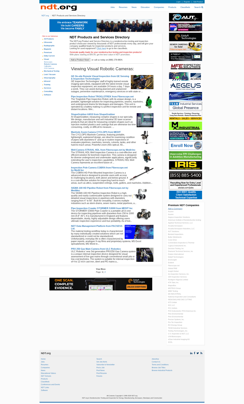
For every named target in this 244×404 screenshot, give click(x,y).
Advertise (155, 359)
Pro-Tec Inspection (175, 322)
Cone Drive (172, 240)
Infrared (47, 81)
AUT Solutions (173, 231)
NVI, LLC (171, 305)
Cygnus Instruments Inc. (177, 246)
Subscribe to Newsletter (105, 365)
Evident (171, 263)
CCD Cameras (49, 68)
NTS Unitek (172, 302)
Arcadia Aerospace (175, 226)
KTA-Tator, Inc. (173, 283)
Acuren (171, 212)
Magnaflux (172, 285)
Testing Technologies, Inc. (178, 331)
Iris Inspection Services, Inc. (178, 274)
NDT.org (45, 15)
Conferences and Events (50, 385)
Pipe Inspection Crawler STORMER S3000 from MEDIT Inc (102, 208)
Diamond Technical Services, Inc (180, 251)
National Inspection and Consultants (182, 297)
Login (178, 2)
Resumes (123, 7)
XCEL (170, 342)
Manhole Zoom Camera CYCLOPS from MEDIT (96, 132)
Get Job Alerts (101, 362)
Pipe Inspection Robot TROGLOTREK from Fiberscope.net (102, 96)
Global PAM (172, 268)
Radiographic (49, 46)
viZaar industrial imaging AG (179, 339)
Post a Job (100, 368)
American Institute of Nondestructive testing (184, 220)
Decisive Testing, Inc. (176, 249)
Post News (100, 370)
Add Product (198, 2)
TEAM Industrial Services (177, 328)
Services (47, 88)
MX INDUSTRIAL (174, 294)
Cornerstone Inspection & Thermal (181, 243)
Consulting (48, 91)
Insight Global (173, 271)
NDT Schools (46, 376)
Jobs (112, 7)
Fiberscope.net (173, 266)
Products (172, 7)
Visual (46, 59)
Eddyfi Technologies (176, 257)
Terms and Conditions (160, 365)
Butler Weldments (175, 237)
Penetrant (48, 52)
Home (43, 359)
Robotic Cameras (50, 64)
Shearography (49, 78)
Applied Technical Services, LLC (180, 223)
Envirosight (172, 260)
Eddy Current (49, 56)
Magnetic (47, 49)
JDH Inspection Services (177, 277)
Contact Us (156, 362)
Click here (101, 48)
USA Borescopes (174, 337)
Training (47, 85)
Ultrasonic (48, 42)
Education (145, 7)
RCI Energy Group (175, 325)
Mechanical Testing (51, 71)
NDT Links (45, 387)
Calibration (47, 66)
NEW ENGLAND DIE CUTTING (180, 300)
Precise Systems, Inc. (176, 319)
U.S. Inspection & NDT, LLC (178, 334)
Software (47, 95)
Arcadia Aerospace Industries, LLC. (181, 229)
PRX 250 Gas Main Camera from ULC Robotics (96, 249)
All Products (49, 39)
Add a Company (175, 209)
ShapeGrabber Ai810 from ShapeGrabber (93, 114)
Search (197, 7)
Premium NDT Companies (183, 205)
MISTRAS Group (174, 288)
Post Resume (101, 373)
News (134, 7)
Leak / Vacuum (50, 74)
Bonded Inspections (175, 234)
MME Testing (173, 291)
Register (187, 2)
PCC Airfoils (172, 308)
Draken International (176, 254)
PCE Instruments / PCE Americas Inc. (182, 311)
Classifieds (185, 7)
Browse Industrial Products (162, 370)
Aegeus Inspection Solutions (179, 217)
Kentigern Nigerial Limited (178, 280)
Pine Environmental (175, 314)
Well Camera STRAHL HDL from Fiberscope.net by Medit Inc (103, 150)
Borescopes (48, 62)
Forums (99, 376)
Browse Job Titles (158, 368)
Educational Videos (48, 373)
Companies (159, 7)
